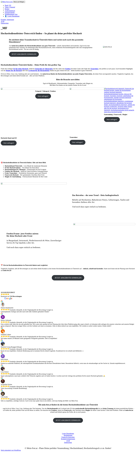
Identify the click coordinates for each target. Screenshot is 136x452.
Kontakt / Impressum (7, 19)
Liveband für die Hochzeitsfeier (39, 70)
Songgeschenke (10, 12)
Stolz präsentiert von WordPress (11, 450)
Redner (7, 9)
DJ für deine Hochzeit (20, 69)
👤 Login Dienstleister (12, 16)
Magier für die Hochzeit (14, 70)
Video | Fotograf (10, 7)
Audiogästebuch (10, 11)
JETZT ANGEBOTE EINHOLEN (24, 54)
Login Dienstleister (68, 433)
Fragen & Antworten (68, 437)
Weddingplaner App (11, 14)
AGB (2, 21)
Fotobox (68, 69)
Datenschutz (5, 23)
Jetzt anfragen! (8, 143)
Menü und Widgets (19, 2)
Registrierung (68, 435)
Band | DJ (8, 5)
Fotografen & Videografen (44, 69)
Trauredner (94, 69)
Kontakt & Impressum (68, 439)
